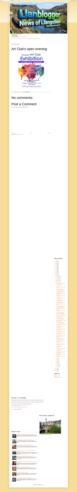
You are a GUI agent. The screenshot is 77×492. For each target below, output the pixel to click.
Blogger (42, 484)
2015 (56, 275)
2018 (56, 271)
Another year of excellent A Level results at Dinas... (60, 323)
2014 (56, 368)
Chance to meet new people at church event (60, 331)
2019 (56, 270)
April (57, 362)
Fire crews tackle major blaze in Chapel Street (24, 456)
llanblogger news (24, 5)
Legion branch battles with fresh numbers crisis (60, 292)
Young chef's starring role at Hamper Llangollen (60, 289)
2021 (56, 267)
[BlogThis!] (25, 92)
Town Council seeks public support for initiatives (60, 302)
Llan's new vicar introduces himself (22, 472)
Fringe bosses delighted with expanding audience (60, 306)
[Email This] (24, 92)
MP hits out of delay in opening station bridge (60, 329)
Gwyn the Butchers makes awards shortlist (60, 300)
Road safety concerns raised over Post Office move (24, 439)
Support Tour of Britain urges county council (60, 298)
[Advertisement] (58, 60)
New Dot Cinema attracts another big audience (60, 318)
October (57, 279)
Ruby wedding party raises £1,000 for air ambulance (60, 313)
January (57, 366)
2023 (56, 264)
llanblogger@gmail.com (23, 36)
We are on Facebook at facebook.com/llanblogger (19, 407)
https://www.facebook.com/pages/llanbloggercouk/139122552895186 (29, 38)
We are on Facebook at (15, 38)
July (56, 358)
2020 (56, 268)
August (57, 281)
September (58, 280)
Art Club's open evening (59, 342)
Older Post (49, 132)
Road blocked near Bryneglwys (61, 348)
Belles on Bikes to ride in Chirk (60, 335)
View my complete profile (58, 377)
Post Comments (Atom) (19, 134)
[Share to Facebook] (28, 92)
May (57, 361)
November (57, 277)
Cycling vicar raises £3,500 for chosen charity (60, 316)
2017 (56, 272)
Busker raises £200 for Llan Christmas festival (60, 283)
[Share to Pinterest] (29, 92)
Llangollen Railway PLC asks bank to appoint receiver (25, 434)
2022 (56, 266)
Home (31, 132)
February (57, 365)
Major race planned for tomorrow (59, 347)
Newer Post (13, 132)
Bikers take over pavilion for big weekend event (61, 352)
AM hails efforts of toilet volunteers (59, 285)
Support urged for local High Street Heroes (60, 333)
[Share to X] (27, 92)
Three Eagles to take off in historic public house (24, 445)
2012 (56, 370)
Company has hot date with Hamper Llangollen (60, 339)
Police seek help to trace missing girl (59, 350)
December (57, 276)
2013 (56, 369)
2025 (56, 262)
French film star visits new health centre (60, 327)
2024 (56, 263)
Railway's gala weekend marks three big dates (60, 321)
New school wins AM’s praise (60, 314)
